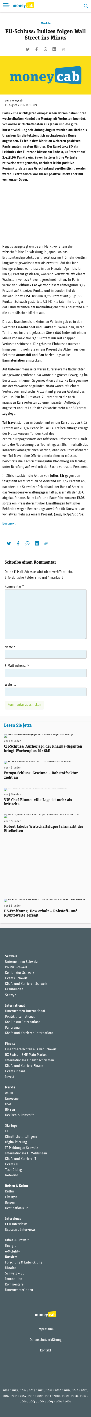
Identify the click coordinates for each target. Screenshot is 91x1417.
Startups (11, 1126)
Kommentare (14, 1284)
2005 (32, 1401)
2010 (57, 1396)
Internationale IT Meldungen (26, 1153)
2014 (23, 1396)
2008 (74, 1396)
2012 (40, 1396)
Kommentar (14, 586)
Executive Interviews (20, 1230)
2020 (58, 1390)
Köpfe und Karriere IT (20, 1159)
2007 (83, 1396)
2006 (23, 1401)
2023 (32, 1390)
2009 (65, 1396)
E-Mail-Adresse (17, 666)
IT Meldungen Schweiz (21, 1148)
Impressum (45, 1329)
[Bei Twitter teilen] (28, 49)
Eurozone (12, 1098)
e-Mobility (12, 1251)
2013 (31, 1396)
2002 (59, 1401)
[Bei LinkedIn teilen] (54, 49)
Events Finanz (15, 1071)
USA (8, 1104)
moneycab (16, 100)
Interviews (13, 1219)
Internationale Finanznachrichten (29, 1060)
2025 (15, 1390)
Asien (9, 1093)
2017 (84, 1390)
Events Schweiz (16, 978)
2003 (50, 1401)
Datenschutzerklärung (46, 1340)
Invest (9, 1077)
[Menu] (6, 6)
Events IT (12, 1164)
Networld (11, 1175)
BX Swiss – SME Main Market (26, 1055)
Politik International (20, 1016)
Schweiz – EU (15, 1273)
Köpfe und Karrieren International (30, 1033)
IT (6, 1131)
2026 (6, 1390)
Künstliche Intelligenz (21, 1137)
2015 (14, 1396)
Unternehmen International (25, 1011)
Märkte (46, 23)
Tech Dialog (13, 1170)
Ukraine (11, 1268)
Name (10, 647)
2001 (68, 1401)
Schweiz (11, 956)
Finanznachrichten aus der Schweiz (31, 1049)
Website (10, 685)
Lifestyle (11, 1197)
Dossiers (11, 1257)
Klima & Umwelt (17, 1240)
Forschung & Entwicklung (23, 1262)
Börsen (10, 1109)
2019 (67, 1390)
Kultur (9, 1191)
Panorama (12, 1027)
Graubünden (14, 989)
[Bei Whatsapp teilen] (45, 49)
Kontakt (45, 1350)
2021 (49, 1390)
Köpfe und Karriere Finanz (24, 1066)
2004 (41, 1401)
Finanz (10, 1044)
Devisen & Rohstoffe (19, 1115)
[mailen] (63, 49)
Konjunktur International (23, 1022)
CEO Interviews (16, 1224)
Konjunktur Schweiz (19, 973)
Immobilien (13, 1279)
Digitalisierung (16, 1142)
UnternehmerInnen (19, 1290)
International (15, 1005)
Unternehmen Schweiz (21, 962)
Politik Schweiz (16, 967)
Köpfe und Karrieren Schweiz (26, 984)
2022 (41, 1390)
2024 (23, 1390)
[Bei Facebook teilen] (36, 49)
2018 (75, 1390)
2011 (48, 1396)
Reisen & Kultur (16, 1186)
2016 (6, 1396)
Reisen (10, 1203)
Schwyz (10, 995)
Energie (10, 1246)
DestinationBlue (16, 1208)
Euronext (8, 523)
